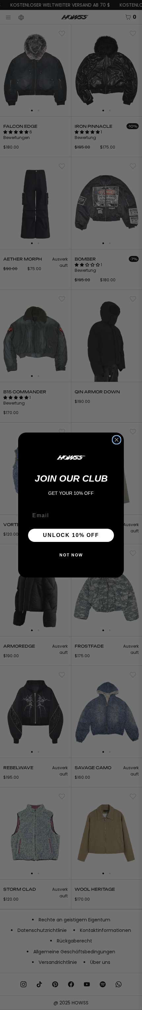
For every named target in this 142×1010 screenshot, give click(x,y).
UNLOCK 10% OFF (71, 535)
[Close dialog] (117, 440)
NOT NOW (71, 555)
